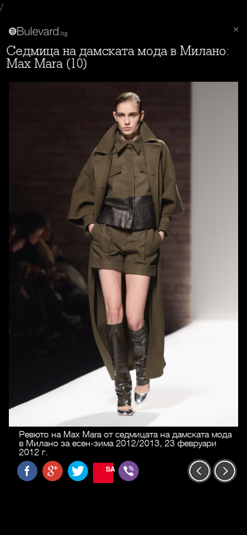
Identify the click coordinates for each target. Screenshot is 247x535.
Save (109, 469)
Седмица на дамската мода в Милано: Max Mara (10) (117, 57)
